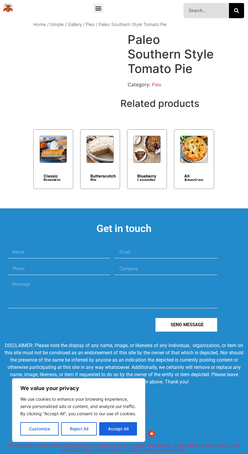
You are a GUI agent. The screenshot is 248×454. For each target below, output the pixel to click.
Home (39, 24)
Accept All (118, 428)
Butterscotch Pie (103, 177)
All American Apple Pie (193, 177)
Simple (57, 24)
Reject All (79, 428)
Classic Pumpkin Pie (52, 177)
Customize (39, 428)
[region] (78, 410)
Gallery (75, 24)
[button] (98, 8)
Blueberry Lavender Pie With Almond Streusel (146, 177)
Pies (90, 24)
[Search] (236, 10)
